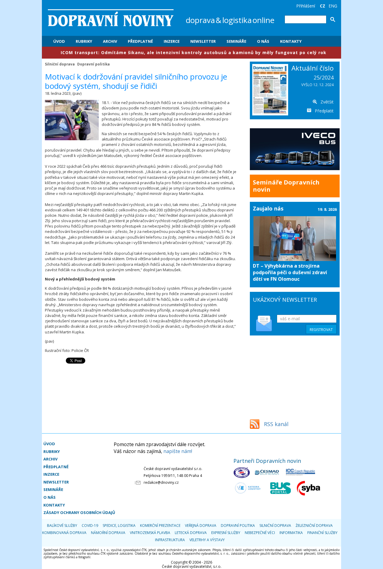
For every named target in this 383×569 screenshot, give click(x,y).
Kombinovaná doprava (64, 532)
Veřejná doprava (200, 525)
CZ (322, 6)
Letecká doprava (191, 532)
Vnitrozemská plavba (150, 532)
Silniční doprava (60, 64)
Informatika (291, 532)
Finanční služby (322, 532)
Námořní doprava (108, 532)
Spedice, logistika (119, 525)
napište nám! (177, 451)
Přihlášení (305, 6)
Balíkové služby (62, 525)
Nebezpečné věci (260, 532)
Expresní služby (225, 532)
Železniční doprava (314, 525)
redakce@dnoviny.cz (161, 482)
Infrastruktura (170, 539)
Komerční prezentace (160, 525)
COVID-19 (90, 525)
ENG (333, 6)
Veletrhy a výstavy (207, 539)
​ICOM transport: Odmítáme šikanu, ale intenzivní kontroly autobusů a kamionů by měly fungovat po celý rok (173, 52)
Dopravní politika (93, 64)
